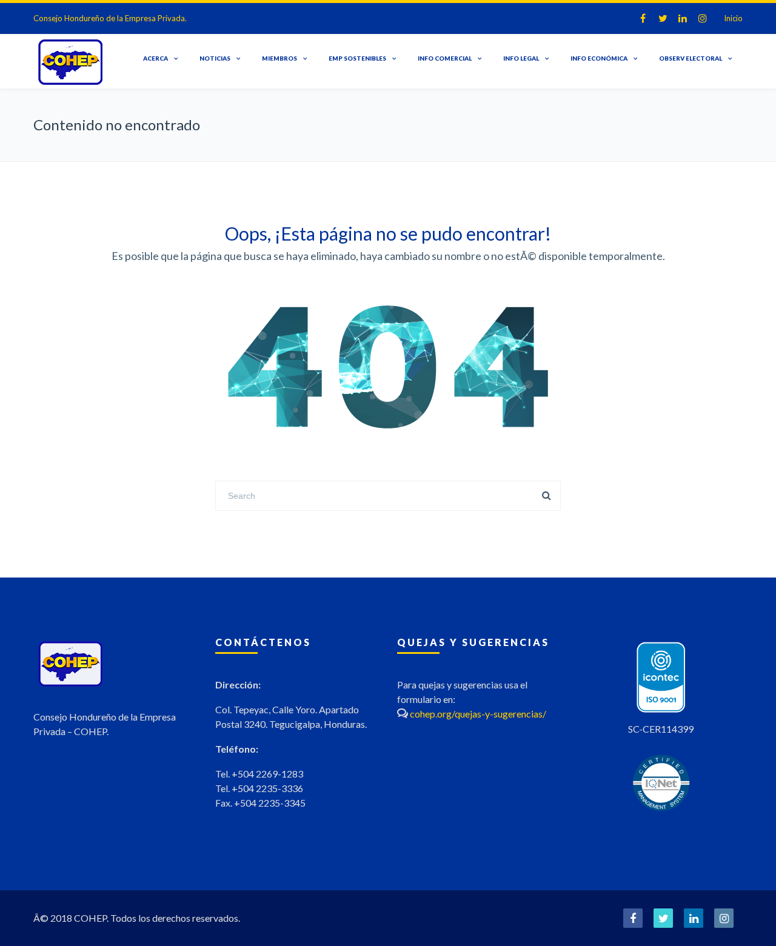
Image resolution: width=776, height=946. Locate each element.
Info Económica (598, 58)
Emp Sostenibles (357, 58)
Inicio (733, 18)
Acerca (155, 58)
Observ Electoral (690, 58)
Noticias (214, 58)
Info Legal (521, 58)
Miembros (279, 58)
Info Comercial (445, 58)
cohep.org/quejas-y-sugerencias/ (478, 713)
